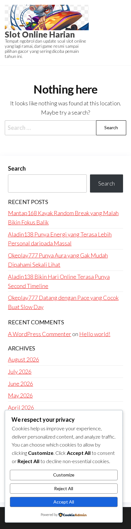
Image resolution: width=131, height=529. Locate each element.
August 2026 (23, 359)
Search (17, 168)
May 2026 (20, 395)
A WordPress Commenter (39, 333)
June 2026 (20, 383)
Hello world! (94, 333)
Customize (63, 474)
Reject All (63, 488)
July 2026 (19, 371)
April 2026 (21, 407)
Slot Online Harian (40, 34)
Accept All (63, 501)
